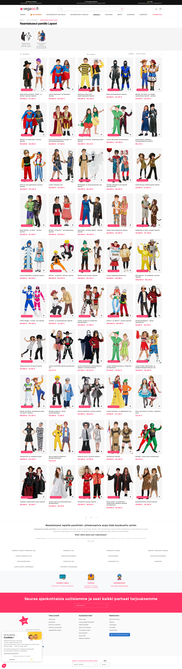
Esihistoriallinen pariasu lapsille (146, 501)
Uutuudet (112, 627)
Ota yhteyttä (83, 633)
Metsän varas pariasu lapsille (88, 275)
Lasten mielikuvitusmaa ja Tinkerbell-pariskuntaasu (119, 366)
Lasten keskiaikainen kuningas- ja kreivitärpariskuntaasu (60, 140)
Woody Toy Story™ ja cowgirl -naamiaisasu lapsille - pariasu (145, 95)
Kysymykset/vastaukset (86, 622)
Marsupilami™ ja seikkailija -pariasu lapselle (147, 276)
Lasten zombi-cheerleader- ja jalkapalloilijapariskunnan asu (145, 366)
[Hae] (122, 9)
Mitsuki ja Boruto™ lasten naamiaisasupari (57, 412)
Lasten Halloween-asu (24, 556)
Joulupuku (158, 561)
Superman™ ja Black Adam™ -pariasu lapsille (90, 231)
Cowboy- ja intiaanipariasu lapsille (60, 320)
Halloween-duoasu (113, 550)
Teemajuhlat (113, 630)
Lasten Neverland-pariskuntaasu (117, 139)
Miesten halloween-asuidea (158, 550)
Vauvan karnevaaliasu (158, 556)
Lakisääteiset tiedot (55, 630)
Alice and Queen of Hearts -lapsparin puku (148, 412)
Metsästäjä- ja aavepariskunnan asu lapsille (90, 185)
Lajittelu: (131, 54)
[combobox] (91, 9)
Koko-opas (82, 619)
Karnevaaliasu (113, 556)
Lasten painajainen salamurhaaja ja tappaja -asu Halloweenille (90, 366)
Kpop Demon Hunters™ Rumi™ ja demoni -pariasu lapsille (31, 95)
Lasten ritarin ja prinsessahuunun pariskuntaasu (60, 502)
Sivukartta (52, 622)
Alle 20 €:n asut (114, 619)
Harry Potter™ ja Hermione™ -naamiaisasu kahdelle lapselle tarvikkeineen (117, 503)
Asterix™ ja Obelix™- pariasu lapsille (119, 320)
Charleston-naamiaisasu (68, 566)
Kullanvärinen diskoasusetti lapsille (147, 185)
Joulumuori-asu (68, 561)
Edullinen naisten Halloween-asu (24, 550)
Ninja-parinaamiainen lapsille (116, 94)
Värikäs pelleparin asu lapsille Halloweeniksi (117, 185)
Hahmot (111, 622)
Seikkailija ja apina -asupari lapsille (147, 230)
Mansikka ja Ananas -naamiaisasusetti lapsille (90, 140)
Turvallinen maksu (84, 630)
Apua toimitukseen (85, 627)
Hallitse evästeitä (84, 638)
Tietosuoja (52, 619)
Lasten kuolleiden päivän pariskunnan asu (62, 366)
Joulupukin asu (113, 561)
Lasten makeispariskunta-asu (116, 275)
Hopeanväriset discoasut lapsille (31, 366)
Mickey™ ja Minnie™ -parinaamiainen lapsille (61, 231)
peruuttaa (82, 635)
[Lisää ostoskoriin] (44, 89)
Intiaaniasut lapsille (113, 456)
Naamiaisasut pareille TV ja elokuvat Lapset (26, 45)
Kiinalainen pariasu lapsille (87, 501)
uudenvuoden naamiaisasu (24, 566)
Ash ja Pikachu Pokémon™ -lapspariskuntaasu (58, 457)
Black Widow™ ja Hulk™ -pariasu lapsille (31, 231)
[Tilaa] (106, 605)
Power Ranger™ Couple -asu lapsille (32, 320)
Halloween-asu (68, 550)
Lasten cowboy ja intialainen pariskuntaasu (87, 321)
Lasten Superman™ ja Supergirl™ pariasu (60, 95)
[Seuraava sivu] (96, 517)
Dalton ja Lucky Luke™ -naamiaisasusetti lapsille (86, 95)
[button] (23, 15)
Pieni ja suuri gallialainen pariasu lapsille (31, 185)
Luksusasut (112, 624)
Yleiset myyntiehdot (55, 627)
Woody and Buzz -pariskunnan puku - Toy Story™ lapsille (32, 412)
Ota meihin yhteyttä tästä (119, 586)
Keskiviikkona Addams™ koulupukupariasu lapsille (144, 140)
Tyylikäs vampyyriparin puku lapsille (32, 501)
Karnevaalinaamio (23, 561)
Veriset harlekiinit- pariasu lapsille (89, 411)
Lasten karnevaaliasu (68, 556)
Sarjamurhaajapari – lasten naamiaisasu (144, 321)
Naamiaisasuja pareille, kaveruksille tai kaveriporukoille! (41, 46)
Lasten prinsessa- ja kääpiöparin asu (119, 411)
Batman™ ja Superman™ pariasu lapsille (30, 140)
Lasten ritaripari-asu (56, 185)
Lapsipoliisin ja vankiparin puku (31, 456)
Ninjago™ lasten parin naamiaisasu (147, 456)
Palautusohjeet (83, 624)
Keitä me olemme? (55, 624)
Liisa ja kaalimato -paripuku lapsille (32, 275)
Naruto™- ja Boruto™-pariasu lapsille (61, 275)
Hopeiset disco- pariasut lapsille (89, 456)
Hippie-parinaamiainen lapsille (117, 230)
